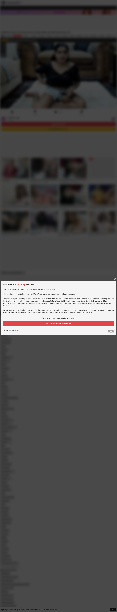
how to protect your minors (11, 330)
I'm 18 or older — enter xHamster (58, 324)
